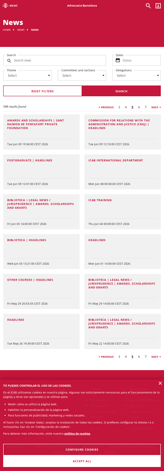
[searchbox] (27, 75)
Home (7, 30)
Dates (119, 55)
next (154, 107)
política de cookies (77, 433)
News (20, 30)
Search (11, 55)
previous (107, 107)
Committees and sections (78, 70)
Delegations (124, 70)
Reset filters (42, 91)
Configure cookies (82, 449)
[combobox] (25, 76)
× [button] (160, 383)
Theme (11, 70)
